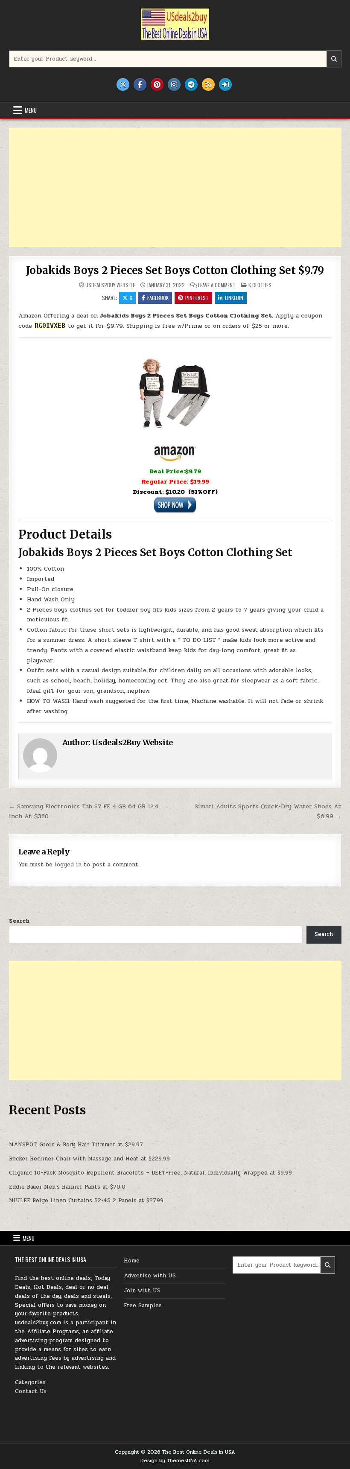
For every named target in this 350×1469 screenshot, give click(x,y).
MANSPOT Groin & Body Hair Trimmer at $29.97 (76, 1144)
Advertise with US (150, 1275)
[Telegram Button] (191, 84)
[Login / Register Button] (225, 84)
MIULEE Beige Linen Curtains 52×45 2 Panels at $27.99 (86, 1200)
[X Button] (123, 84)
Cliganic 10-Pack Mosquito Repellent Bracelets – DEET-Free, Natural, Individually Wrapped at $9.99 (150, 1173)
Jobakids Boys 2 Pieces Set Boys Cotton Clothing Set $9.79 (175, 270)
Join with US (142, 1290)
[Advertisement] (175, 187)
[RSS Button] (208, 84)
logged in (68, 864)
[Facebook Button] (140, 84)
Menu (31, 110)
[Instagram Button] (174, 84)
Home (132, 1260)
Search (19, 921)
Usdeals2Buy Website (110, 285)
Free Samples (143, 1305)
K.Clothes (259, 285)
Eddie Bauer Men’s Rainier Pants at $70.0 (67, 1187)
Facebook (158, 297)
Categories (30, 1382)
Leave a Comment (217, 285)
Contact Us (31, 1391)
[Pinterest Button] (157, 84)
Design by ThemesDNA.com (175, 1460)
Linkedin (234, 297)
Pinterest (197, 297)
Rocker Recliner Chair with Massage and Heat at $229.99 (89, 1158)
